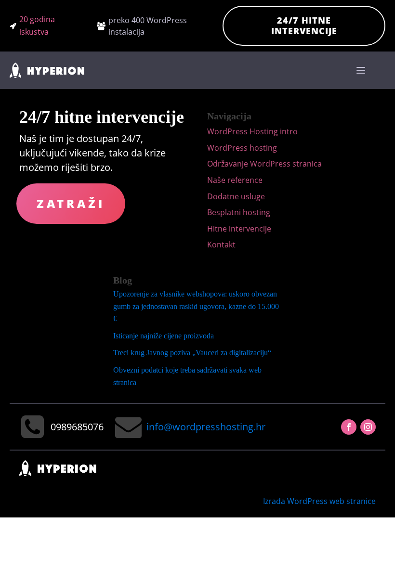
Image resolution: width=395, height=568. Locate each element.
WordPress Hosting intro (252, 131)
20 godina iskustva (37, 25)
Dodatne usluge (236, 196)
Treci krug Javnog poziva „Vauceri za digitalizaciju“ (192, 353)
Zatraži (71, 203)
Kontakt (221, 244)
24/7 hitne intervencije (304, 25)
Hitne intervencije (239, 228)
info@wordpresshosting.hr (205, 426)
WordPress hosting (242, 147)
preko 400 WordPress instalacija (147, 26)
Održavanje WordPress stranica (264, 163)
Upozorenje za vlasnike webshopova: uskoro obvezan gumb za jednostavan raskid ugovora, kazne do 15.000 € (196, 306)
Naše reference (235, 180)
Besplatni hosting (238, 212)
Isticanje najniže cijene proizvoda (163, 336)
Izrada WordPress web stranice (319, 501)
